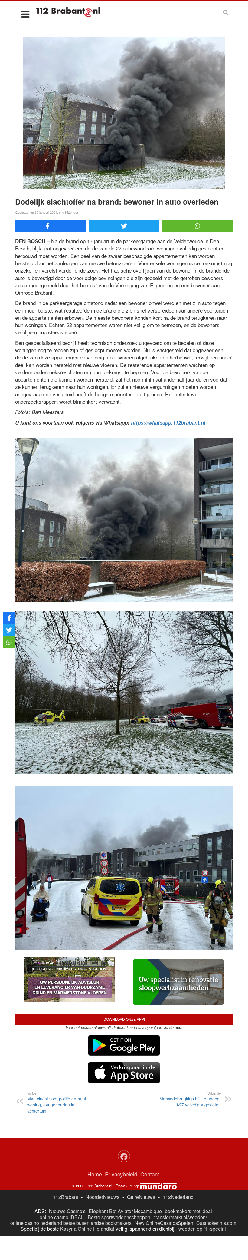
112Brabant (65, 1196)
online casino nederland (36, 1222)
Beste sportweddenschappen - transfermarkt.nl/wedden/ (147, 1217)
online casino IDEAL (62, 1217)
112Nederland (178, 1196)
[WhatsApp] (197, 226)
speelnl (218, 1228)
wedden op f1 (192, 1228)
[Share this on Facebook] (50, 226)
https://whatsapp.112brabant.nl (168, 422)
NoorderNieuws (102, 1196)
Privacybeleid (121, 1174)
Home (94, 1174)
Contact (149, 1174)
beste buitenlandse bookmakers (97, 1222)
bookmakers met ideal (188, 1211)
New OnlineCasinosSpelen (164, 1222)
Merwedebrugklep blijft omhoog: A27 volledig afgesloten (190, 1099)
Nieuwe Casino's (67, 1211)
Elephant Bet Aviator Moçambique (125, 1211)
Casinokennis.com (216, 1222)
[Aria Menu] (25, 14)
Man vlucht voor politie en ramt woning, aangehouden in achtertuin (56, 1102)
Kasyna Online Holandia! (87, 1228)
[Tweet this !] (124, 226)
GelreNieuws (141, 1196)
